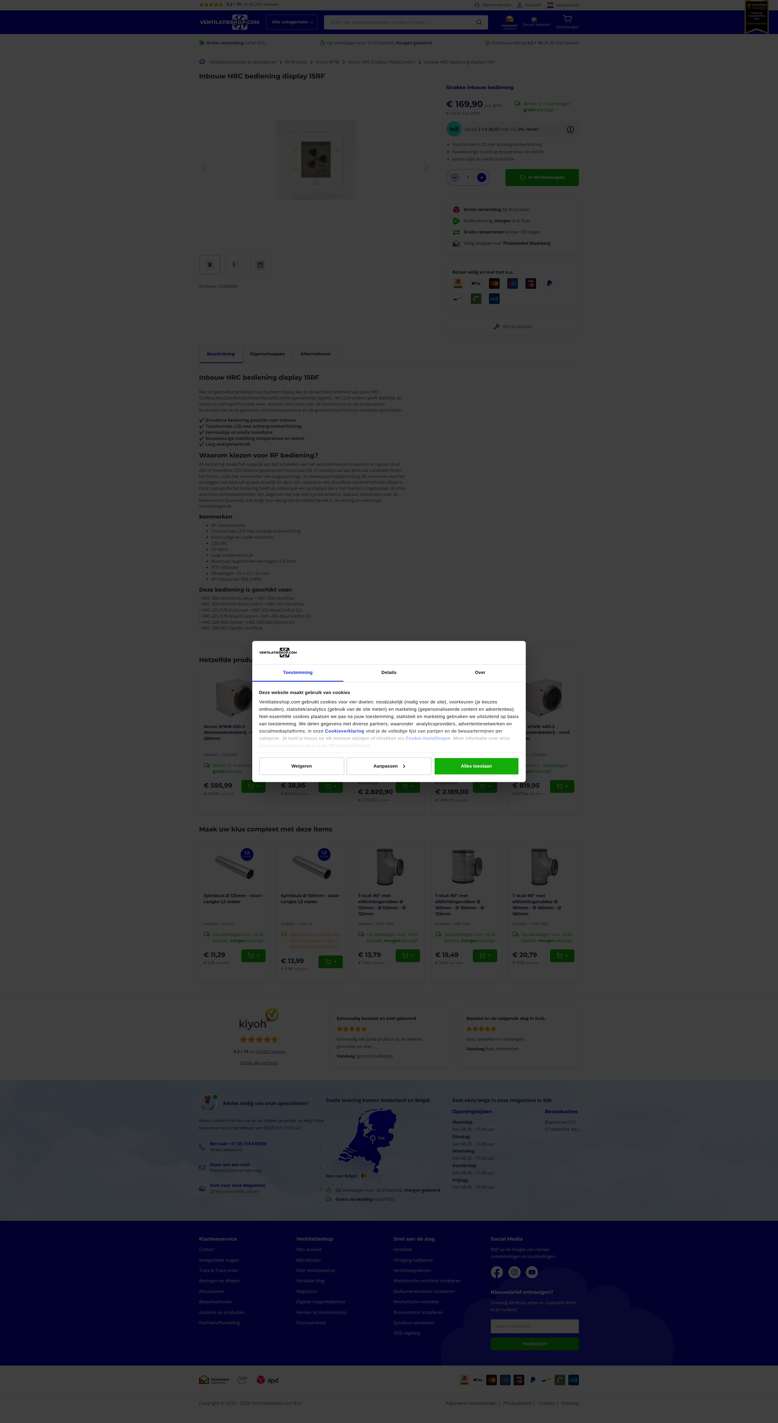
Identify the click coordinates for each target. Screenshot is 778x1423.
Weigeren (301, 765)
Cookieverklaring (344, 731)
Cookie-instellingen (427, 738)
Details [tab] (389, 672)
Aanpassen (386, 765)
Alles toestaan (476, 765)
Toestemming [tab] (298, 672)
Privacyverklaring (349, 745)
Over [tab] (480, 672)
